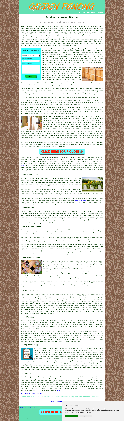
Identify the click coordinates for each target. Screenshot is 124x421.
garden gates (77, 360)
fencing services (72, 366)
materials (68, 38)
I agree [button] (68, 416)
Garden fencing (71, 116)
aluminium (65, 120)
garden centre (26, 38)
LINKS (83, 12)
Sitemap (21, 407)
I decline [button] (74, 416)
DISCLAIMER (100, 12)
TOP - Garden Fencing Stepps (31, 393)
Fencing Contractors (32, 407)
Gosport (23, 165)
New (25, 407)
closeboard (58, 126)
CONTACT (93, 12)
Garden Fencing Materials (53, 116)
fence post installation (93, 364)
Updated (40, 407)
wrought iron (98, 118)
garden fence (80, 26)
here (58, 390)
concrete (99, 120)
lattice (53, 128)
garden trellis (64, 360)
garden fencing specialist (31, 43)
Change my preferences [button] (85, 416)
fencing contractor (61, 144)
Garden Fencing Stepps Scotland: (33, 26)
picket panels (80, 200)
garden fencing (53, 32)
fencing (99, 128)
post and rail (76, 124)
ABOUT (88, 12)
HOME (79, 12)
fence (48, 331)
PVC (90, 118)
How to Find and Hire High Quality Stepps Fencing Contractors (68, 49)
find (26, 377)
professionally (71, 45)
